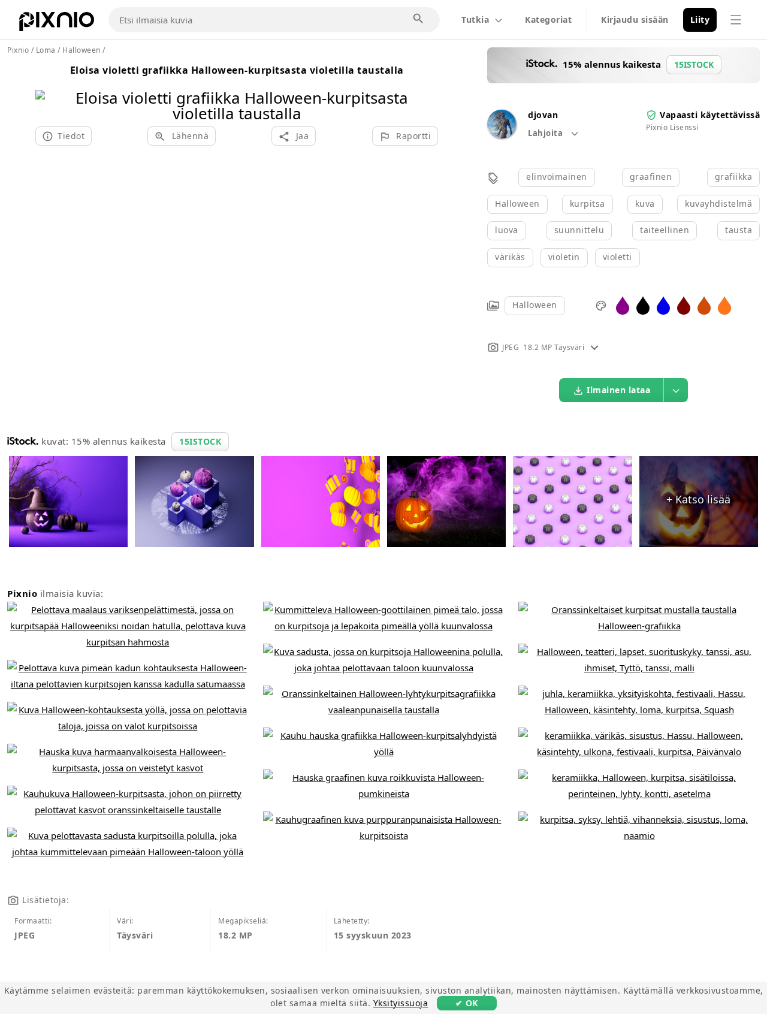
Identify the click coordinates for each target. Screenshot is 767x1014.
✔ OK (466, 1003)
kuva (645, 203)
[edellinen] (48, 90)
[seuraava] (424, 90)
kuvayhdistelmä (718, 203)
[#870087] (622, 304)
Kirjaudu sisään (635, 19)
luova (506, 230)
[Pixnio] (56, 24)
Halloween (517, 203)
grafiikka (734, 176)
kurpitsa (587, 203)
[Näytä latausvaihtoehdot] (676, 390)
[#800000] (683, 304)
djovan (543, 114)
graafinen (651, 176)
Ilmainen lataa (618, 390)
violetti (617, 256)
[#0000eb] (663, 304)
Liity (700, 19)
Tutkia (475, 19)
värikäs (510, 256)
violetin (564, 256)
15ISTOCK (200, 441)
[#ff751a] (724, 304)
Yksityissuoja (400, 1003)
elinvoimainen (556, 176)
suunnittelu (579, 230)
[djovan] (501, 135)
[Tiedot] (594, 347)
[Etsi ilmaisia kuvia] (418, 19)
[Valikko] (736, 20)
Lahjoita (546, 133)
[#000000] (643, 304)
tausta (738, 230)
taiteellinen (664, 230)
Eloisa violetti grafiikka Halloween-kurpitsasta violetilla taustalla (237, 70)
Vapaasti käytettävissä (710, 114)
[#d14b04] (704, 304)
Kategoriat (548, 19)
